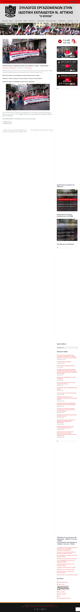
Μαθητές (25, 20)
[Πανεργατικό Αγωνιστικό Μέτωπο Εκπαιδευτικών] (62, 582)
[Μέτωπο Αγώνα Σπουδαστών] (58, 596)
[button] (13, 20)
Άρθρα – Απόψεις (18, 20)
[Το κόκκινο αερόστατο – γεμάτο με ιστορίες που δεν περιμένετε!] (61, 594)
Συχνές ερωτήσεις (41, 20)
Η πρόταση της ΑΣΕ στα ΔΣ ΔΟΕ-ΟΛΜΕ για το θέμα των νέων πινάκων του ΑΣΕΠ (66, 552)
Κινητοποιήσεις (28, 67)
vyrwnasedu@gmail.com (17, 1)
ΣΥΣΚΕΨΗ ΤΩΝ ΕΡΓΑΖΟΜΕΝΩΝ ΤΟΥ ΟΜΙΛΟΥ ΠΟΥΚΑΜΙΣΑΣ (66, 378)
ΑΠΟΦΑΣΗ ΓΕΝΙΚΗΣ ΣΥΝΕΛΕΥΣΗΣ (64, 361)
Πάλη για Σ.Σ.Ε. (32, 20)
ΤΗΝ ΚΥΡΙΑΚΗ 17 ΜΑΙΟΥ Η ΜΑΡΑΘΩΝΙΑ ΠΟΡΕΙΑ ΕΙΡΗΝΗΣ (67, 388)
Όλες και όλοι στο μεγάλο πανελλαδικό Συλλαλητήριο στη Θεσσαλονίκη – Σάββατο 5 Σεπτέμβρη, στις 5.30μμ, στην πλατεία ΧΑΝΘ (66, 356)
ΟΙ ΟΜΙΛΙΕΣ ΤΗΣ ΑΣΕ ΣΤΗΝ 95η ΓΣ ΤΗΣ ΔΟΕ (66, 567)
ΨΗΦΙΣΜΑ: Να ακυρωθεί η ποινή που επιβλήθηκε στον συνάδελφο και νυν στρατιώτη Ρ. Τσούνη (67, 398)
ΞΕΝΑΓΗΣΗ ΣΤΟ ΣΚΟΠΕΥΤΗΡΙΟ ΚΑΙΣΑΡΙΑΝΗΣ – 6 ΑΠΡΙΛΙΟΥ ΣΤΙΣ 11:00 (67, 415)
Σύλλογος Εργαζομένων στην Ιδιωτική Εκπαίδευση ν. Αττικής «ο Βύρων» (43, 606)
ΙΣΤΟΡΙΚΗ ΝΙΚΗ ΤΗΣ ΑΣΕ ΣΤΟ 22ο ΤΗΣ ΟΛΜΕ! (66, 558)
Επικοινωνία (70, 20)
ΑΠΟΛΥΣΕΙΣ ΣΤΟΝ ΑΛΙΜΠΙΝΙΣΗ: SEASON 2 (66, 365)
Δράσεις (10, 20)
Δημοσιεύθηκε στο (9, 67)
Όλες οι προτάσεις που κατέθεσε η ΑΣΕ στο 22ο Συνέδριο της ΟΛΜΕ (67, 556)
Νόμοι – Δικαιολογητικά (51, 20)
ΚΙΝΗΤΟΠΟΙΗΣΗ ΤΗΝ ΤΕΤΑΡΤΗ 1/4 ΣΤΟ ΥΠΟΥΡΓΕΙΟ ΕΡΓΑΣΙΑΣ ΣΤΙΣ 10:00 (65, 427)
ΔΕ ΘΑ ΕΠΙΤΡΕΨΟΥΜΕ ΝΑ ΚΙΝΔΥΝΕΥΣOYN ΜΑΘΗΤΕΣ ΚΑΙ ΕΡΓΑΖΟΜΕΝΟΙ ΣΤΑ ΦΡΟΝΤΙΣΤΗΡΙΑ (66, 421)
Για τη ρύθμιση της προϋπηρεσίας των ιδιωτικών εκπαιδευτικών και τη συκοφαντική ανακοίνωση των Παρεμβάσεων (67, 549)
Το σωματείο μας (61, 20)
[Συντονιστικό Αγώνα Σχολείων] (64, 598)
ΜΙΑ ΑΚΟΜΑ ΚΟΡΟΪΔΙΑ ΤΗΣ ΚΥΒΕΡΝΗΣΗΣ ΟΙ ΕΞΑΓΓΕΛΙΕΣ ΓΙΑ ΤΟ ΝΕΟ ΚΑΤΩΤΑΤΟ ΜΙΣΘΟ (66, 404)
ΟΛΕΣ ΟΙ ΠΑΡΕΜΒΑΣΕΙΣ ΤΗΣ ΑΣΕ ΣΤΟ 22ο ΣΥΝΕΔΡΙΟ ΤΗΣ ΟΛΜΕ (66, 561)
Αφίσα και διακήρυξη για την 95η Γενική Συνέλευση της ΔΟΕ (65, 572)
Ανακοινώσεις (5, 20)
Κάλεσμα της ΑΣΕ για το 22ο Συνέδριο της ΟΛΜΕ (67, 574)
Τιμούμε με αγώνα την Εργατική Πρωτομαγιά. (66, 392)
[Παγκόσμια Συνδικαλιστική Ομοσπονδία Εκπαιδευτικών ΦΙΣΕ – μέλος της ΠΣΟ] (63, 587)
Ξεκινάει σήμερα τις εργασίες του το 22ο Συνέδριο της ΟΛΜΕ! (65, 564)
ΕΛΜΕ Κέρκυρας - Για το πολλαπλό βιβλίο (65, 569)
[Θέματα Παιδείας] (61, 591)
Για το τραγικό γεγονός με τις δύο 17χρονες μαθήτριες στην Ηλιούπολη (66, 383)
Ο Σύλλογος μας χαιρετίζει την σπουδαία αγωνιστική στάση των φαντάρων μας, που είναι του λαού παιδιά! (66, 410)
